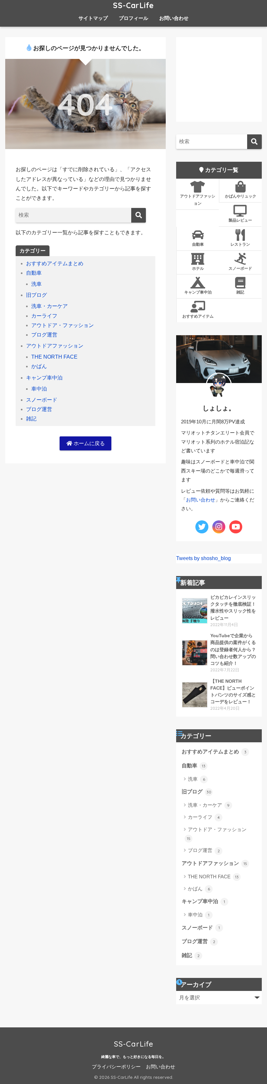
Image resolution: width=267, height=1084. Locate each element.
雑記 (31, 418)
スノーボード (41, 400)
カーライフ (44, 316)
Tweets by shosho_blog (203, 558)
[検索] (138, 215)
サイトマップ (93, 18)
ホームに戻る (88, 443)
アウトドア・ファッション (62, 325)
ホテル (198, 268)
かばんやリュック (240, 196)
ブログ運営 (44, 334)
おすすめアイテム (198, 316)
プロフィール (133, 18)
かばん (39, 366)
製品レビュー (240, 220)
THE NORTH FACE (54, 357)
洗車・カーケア (49, 306)
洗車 (36, 284)
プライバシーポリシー (116, 1066)
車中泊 (39, 388)
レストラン (240, 244)
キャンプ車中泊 (44, 377)
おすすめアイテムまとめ (54, 263)
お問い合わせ (174, 18)
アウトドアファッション (54, 346)
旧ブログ (36, 295)
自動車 (34, 273)
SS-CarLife (133, 5)
